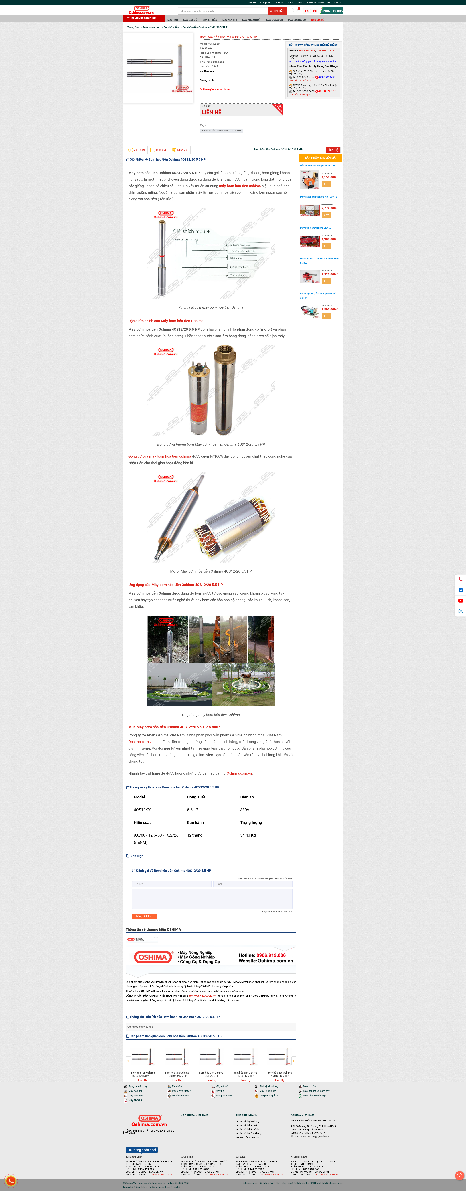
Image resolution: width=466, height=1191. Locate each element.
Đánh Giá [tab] (182, 149)
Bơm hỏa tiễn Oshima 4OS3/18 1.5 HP (245, 1074)
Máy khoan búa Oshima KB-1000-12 (318, 196)
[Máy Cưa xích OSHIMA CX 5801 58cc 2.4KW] (310, 276)
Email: (311, 1136)
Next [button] (293, 1058)
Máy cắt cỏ (190, 20)
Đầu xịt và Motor (181, 1091)
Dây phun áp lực (268, 1095)
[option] (143, 1062)
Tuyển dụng (164, 1187)
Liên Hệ (337, 2)
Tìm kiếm (278, 11)
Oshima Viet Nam (161, 1174)
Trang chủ (251, 2)
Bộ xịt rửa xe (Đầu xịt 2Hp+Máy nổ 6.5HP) (317, 295)
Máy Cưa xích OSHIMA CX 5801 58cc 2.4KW (319, 260)
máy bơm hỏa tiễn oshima (240, 186)
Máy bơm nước (297, 20)
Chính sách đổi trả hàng (249, 1133)
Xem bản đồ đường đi (300, 80)
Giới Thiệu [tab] (139, 149)
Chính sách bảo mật (247, 1125)
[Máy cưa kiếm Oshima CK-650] (310, 241)
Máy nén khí (229, 20)
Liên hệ (176, 1187)
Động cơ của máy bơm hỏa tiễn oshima (159, 456)
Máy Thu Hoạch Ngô (314, 1095)
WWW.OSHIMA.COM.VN (203, 995)
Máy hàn (172, 20)
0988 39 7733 (307, 50)
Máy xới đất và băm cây (316, 1091)
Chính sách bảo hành (248, 1129)
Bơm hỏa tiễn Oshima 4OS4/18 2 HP (211, 1074)
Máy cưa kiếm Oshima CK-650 (315, 227)
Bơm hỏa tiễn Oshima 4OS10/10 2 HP (177, 1074)
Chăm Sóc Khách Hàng (318, 2)
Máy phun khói (224, 1095)
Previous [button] (128, 1058)
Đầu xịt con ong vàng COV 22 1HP (317, 165)
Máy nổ (220, 1091)
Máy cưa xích (274, 20)
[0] (295, 11)
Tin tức (290, 2)
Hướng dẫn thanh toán (248, 1137)
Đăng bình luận (144, 916)
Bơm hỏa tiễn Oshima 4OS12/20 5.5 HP (221, 130)
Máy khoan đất (251, 20)
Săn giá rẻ (265, 2)
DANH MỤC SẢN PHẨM (143, 18)
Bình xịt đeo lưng (268, 1086)
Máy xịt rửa (210, 20)
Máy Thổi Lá (135, 1100)
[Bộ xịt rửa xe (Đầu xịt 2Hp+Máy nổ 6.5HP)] (310, 311)
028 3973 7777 (325, 50)
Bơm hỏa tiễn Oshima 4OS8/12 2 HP (143, 1074)
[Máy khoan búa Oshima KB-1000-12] (310, 210)
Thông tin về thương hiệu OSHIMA (153, 929)
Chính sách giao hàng (248, 1121)
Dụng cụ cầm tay (137, 1086)
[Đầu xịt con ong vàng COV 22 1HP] (310, 179)
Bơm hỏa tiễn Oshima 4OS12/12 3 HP (280, 1074)
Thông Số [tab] (160, 149)
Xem (326, 183)
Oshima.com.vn (141, 742)
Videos (300, 2)
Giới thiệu (278, 2)
